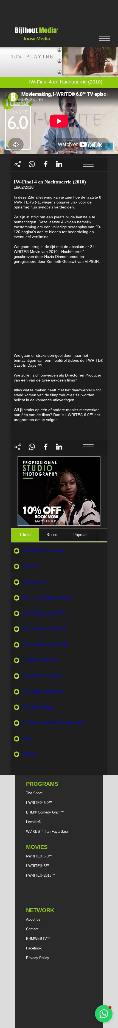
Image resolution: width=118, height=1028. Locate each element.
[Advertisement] (59, 12)
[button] (104, 1014)
